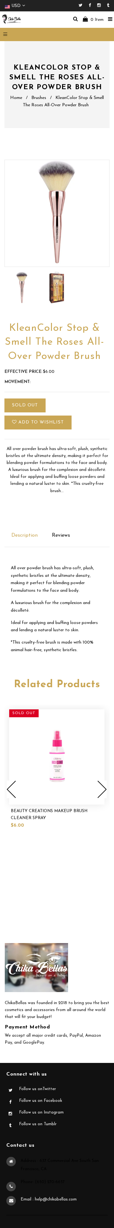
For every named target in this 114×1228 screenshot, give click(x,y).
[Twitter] (82, 5)
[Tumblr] (108, 5)
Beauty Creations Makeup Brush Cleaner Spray (49, 814)
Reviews (61, 535)
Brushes (38, 98)
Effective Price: (23, 372)
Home (16, 98)
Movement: (17, 382)
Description (24, 535)
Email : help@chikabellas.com (49, 1199)
